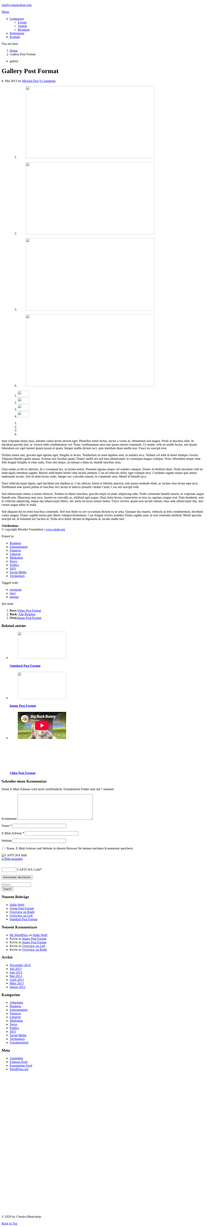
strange (14, 597)
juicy (13, 593)
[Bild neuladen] (12, 859)
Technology (17, 576)
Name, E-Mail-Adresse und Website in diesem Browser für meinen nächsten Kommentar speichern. (69, 848)
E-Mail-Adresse (13, 833)
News (13, 561)
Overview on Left (21, 915)
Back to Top (9, 1223)
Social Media (18, 572)
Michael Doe (30, 81)
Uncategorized (19, 1042)
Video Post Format (29, 610)
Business (15, 543)
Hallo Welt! (17, 904)
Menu (5, 12)
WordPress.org (19, 1069)
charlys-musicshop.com (17, 5)
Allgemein (16, 1002)
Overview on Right (22, 912)
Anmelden (16, 1058)
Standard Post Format (25, 665)
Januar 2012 (17, 987)
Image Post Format (29, 618)
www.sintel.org (55, 529)
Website (7, 840)
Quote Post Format (22, 908)
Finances (15, 550)
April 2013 (17, 979)
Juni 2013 (16, 972)
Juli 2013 (15, 968)
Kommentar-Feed (21, 1065)
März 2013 (17, 983)
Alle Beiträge (26, 614)
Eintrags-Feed (18, 1062)
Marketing (16, 557)
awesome (16, 589)
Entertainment (18, 546)
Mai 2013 (16, 976)
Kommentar (9, 818)
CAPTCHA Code (28, 869)
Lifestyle (15, 554)
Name (7, 825)
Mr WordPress (19, 935)
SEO (13, 568)
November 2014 (20, 965)
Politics (14, 565)
